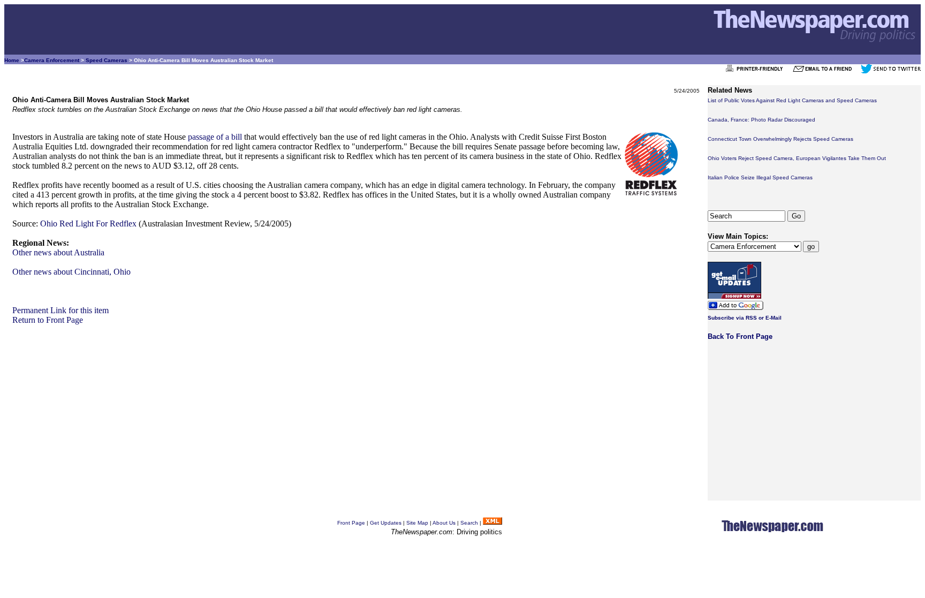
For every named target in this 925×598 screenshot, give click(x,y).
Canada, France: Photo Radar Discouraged (761, 120)
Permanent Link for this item (60, 310)
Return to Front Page (47, 319)
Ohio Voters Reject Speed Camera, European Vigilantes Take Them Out (797, 158)
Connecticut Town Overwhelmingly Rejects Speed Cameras (780, 139)
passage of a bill (215, 136)
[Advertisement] (333, 400)
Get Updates (385, 523)
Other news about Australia (58, 252)
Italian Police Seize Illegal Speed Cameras (760, 177)
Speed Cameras (106, 60)
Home (11, 60)
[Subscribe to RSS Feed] (492, 523)
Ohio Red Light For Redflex (88, 223)
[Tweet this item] (891, 71)
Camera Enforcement (51, 60)
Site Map (417, 523)
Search (469, 523)
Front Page (351, 523)
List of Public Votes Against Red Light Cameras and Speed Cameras (792, 100)
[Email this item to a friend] (825, 71)
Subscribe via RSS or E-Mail (745, 318)
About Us (444, 523)
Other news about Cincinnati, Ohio (71, 271)
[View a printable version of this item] (757, 71)
